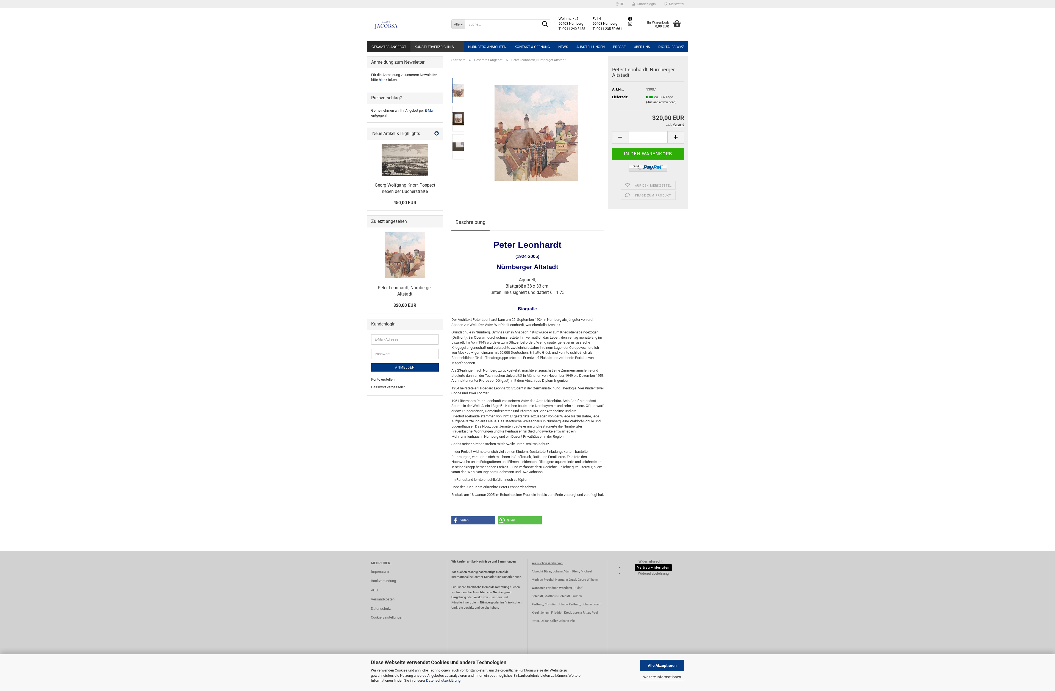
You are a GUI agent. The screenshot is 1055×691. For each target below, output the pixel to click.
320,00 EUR (404, 305)
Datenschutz (381, 608)
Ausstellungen (590, 47)
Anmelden (405, 367)
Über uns (642, 47)
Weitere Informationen (662, 677)
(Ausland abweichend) (661, 102)
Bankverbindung (383, 581)
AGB (374, 590)
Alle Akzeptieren (662, 665)
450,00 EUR (404, 202)
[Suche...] (545, 24)
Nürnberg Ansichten (487, 47)
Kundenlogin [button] (645, 4)
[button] (620, 4)
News (563, 47)
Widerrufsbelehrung (653, 573)
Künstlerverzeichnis (434, 47)
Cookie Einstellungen (387, 617)
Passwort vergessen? (388, 387)
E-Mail (429, 110)
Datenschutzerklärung (443, 680)
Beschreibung (470, 222)
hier (382, 80)
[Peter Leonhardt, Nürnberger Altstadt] (536, 132)
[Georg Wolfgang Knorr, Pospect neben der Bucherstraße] (405, 160)
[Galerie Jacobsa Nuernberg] (407, 24)
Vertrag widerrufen (653, 567)
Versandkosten (383, 599)
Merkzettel (675, 4)
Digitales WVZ (671, 47)
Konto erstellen (383, 379)
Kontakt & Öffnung (532, 47)
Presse (619, 47)
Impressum (380, 571)
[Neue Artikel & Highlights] (436, 134)
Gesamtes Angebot (388, 47)
